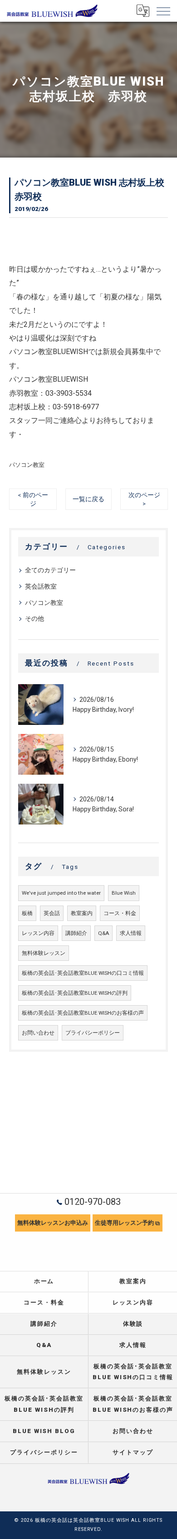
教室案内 (82, 913)
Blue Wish (124, 893)
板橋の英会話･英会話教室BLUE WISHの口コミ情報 (83, 973)
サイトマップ (133, 1452)
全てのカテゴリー (50, 570)
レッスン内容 (38, 933)
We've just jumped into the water (61, 893)
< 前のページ (33, 499)
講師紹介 (76, 933)
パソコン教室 (26, 464)
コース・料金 (119, 913)
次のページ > (144, 499)
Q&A (103, 933)
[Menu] (162, 11)
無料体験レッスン (43, 953)
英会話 (52, 913)
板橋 (27, 913)
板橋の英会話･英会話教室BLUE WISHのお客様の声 (83, 1013)
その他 (34, 618)
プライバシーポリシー (92, 1033)
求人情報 (131, 933)
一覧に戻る (88, 499)
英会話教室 (41, 586)
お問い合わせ (38, 1033)
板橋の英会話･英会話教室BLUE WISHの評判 (75, 993)
